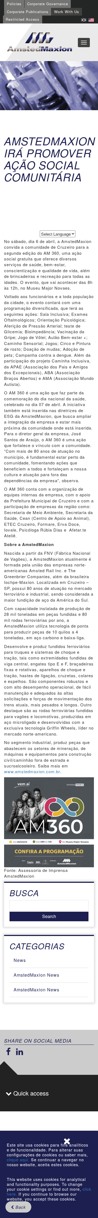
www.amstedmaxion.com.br (32, 771)
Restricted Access (22, 19)
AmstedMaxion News (36, 975)
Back (20, 1207)
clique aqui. (19, 1159)
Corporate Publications (27, 11)
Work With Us (66, 11)
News (20, 960)
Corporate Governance (47, 3)
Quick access (30, 1093)
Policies (14, 3)
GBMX (39, 42)
